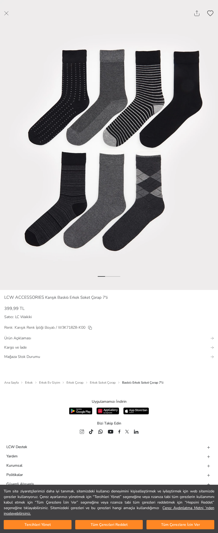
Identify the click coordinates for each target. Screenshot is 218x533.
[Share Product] (196, 13)
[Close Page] (6, 13)
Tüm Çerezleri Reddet (109, 524)
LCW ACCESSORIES (24, 297)
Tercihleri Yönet (37, 524)
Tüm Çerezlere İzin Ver (180, 524)
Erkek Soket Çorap (103, 382)
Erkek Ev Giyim (49, 382)
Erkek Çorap (74, 382)
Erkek (29, 382)
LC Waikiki (23, 316)
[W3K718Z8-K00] (90, 327)
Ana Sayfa (11, 382)
